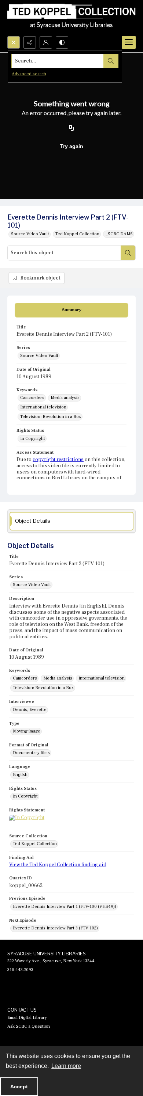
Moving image (26, 731)
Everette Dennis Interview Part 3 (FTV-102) (55, 928)
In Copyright (32, 438)
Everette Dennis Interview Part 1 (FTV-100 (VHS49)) (64, 906)
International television (43, 407)
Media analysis (65, 397)
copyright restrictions (58, 459)
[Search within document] (128, 253)
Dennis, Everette (30, 709)
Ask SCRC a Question (28, 1026)
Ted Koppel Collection (77, 234)
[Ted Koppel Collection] (71, 18)
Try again (71, 146)
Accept (19, 1086)
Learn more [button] (66, 1066)
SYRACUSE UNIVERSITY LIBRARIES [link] (46, 953)
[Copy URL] (71, 128)
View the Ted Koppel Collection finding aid (57, 864)
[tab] (71, 310)
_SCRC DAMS (119, 234)
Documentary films (31, 753)
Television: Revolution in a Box (50, 416)
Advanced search (29, 74)
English (20, 774)
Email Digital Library (27, 1017)
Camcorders (32, 397)
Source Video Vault (30, 234)
